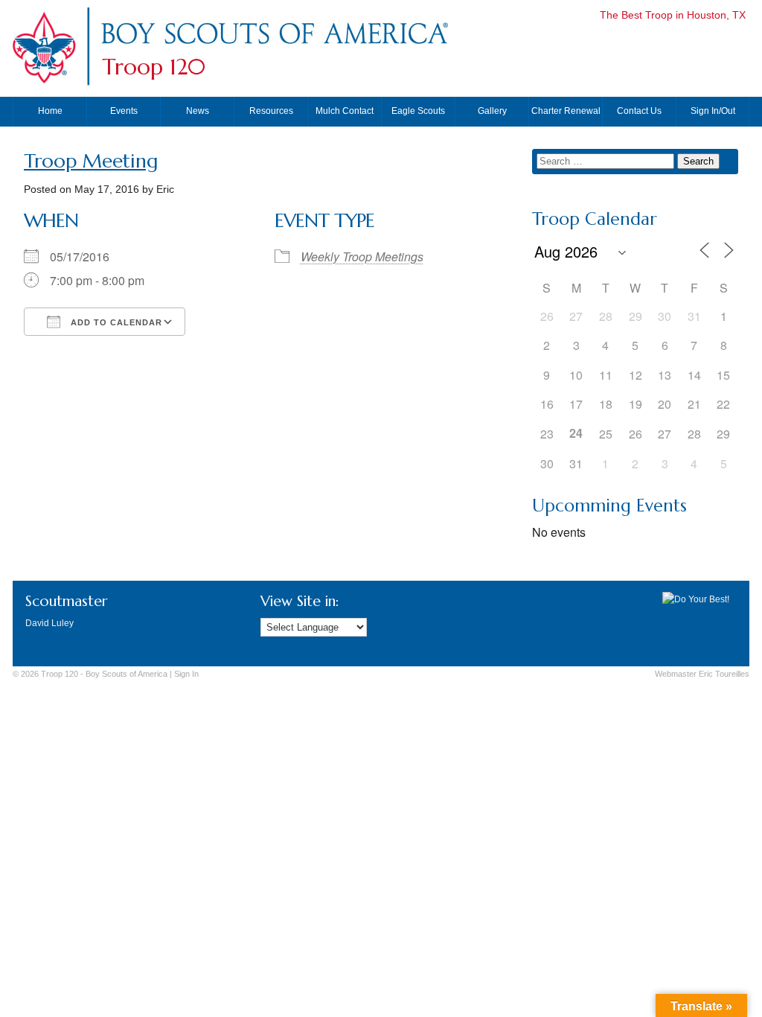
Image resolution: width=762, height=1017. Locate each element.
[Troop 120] (274, 47)
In (186, 673)
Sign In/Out (713, 111)
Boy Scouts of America (126, 673)
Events (124, 111)
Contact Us (639, 111)
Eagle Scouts (418, 111)
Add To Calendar (115, 322)
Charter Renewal (566, 111)
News (197, 111)
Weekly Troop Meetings (362, 256)
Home (50, 111)
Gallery (492, 111)
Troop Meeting (91, 161)
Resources (271, 111)
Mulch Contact (345, 111)
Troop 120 (153, 66)
